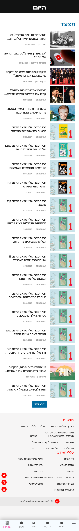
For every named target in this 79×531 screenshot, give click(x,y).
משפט (63, 432)
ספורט (33, 436)
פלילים (33, 426)
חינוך (71, 432)
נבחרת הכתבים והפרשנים (59, 477)
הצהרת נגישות (65, 483)
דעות (34, 448)
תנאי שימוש (36, 483)
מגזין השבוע (67, 465)
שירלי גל (42, 377)
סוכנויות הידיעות (38, 63)
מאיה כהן (42, 44)
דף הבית (69, 458)
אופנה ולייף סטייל (48, 442)
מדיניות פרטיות (34, 477)
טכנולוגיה (68, 448)
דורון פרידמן (40, 82)
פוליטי (41, 426)
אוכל (34, 442)
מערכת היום (41, 100)
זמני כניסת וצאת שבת (30, 458)
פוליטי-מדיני (52, 432)
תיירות (70, 442)
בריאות (25, 426)
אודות (70, 471)
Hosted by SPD (64, 490)
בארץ (71, 426)
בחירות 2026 (35, 465)
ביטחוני (55, 426)
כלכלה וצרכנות (49, 448)
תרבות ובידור (66, 436)
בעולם (63, 426)
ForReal (53, 436)
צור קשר (38, 471)
